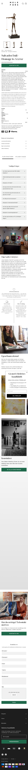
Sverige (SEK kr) (4, 758)
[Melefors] (14, 3)
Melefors (6, 761)
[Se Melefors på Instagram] (2, 754)
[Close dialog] (26, 372)
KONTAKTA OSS (14, 65)
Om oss (2, 718)
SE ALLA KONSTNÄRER (14, 469)
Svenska (12, 758)
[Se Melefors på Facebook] (6, 754)
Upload (14, 694)
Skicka (14, 702)
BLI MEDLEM (16, 395)
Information (3, 723)
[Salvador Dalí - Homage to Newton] (7, 44)
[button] (23, 4)
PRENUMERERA (14, 741)
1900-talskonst (8, 50)
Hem (2, 50)
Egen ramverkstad (5, 146)
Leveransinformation (6, 141)
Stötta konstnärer (5, 143)
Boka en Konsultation (7, 138)
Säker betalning (5, 148)
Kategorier (3, 713)
